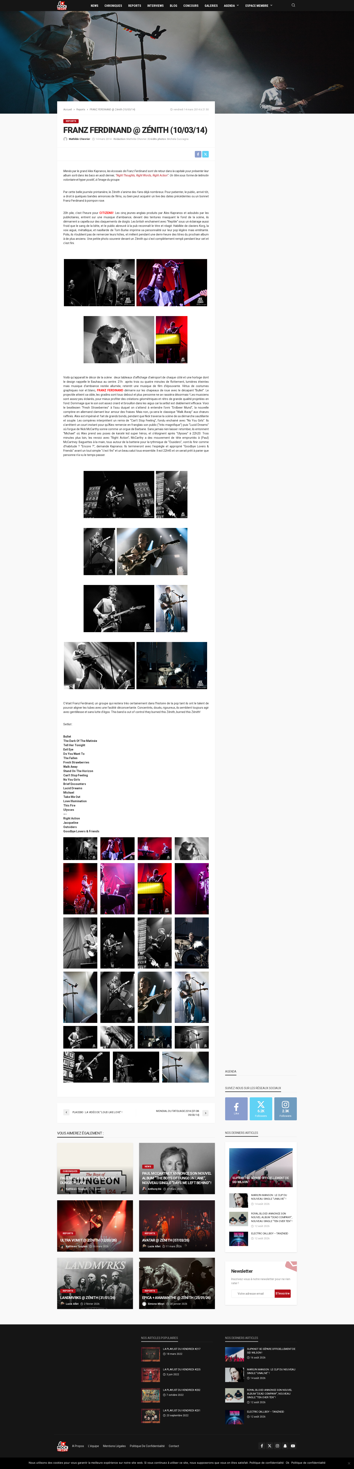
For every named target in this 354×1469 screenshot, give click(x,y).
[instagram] (277, 1445)
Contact (174, 1446)
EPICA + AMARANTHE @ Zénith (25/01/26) (176, 1297)
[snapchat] (285, 1445)
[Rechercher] (293, 5)
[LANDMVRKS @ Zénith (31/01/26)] (95, 1283)
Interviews (155, 6)
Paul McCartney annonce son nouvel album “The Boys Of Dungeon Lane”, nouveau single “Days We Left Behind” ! (176, 1178)
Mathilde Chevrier (79, 139)
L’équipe (93, 1446)
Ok (287, 1462)
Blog (173, 6)
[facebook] (261, 1445)
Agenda (229, 6)
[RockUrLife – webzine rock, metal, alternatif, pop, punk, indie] (62, 1446)
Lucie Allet (154, 1246)
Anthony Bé (154, 1189)
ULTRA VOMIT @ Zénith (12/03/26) (88, 1240)
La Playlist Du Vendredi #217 (181, 1348)
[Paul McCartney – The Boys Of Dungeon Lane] (95, 1168)
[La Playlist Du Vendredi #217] (150, 1354)
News (94, 6)
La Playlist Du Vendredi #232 (181, 1389)
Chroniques (113, 6)
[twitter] (269, 1445)
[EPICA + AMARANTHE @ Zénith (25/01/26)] (177, 1283)
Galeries (211, 6)
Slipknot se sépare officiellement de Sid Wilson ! (260, 1180)
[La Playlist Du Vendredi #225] (150, 1375)
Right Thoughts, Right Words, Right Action (142, 175)
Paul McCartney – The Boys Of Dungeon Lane (87, 1180)
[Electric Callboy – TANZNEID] (238, 1239)
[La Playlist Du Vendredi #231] (150, 1416)
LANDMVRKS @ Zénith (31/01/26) (88, 1297)
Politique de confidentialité (147, 1446)
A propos (78, 1446)
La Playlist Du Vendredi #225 (181, 1369)
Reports (134, 6)
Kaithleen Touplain (76, 1189)
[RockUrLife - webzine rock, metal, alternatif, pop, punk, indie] (62, 5)
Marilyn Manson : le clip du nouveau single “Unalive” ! (269, 1197)
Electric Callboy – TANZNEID (269, 1233)
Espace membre (256, 6)
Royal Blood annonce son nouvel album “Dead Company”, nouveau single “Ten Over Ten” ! (271, 1217)
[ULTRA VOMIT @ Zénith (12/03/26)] (95, 1226)
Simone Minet (156, 1303)
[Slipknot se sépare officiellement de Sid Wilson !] (261, 1167)
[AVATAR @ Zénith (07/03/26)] (177, 1226)
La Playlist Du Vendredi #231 (181, 1410)
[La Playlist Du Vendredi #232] (150, 1395)
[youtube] (292, 1445)
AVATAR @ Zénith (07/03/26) (165, 1240)
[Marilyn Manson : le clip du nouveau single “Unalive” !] (238, 1200)
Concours (191, 6)
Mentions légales (114, 1446)
